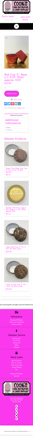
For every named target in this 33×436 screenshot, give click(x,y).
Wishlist (16, 347)
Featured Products (16, 374)
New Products (16, 360)
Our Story (16, 340)
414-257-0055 (16, 401)
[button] (16, 26)
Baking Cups (21, 108)
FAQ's (17, 345)
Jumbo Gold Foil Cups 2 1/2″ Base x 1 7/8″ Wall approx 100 (16, 209)
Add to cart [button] (17, 163)
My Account (16, 338)
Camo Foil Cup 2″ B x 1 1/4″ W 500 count (16, 248)
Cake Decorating (16, 365)
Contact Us (16, 343)
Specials (16, 376)
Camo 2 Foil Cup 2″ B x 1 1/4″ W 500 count (16, 285)
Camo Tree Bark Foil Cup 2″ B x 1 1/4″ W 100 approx (16, 170)
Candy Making (16, 367)
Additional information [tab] (16, 115)
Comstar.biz (29, 431)
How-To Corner (16, 363)
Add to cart (11, 93)
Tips (16, 369)
